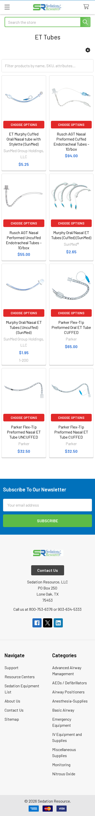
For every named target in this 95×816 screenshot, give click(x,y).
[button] (87, 50)
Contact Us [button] (47, 570)
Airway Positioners (68, 691)
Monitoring (61, 764)
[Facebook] (37, 622)
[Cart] (87, 7)
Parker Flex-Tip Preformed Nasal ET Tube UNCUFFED (24, 431)
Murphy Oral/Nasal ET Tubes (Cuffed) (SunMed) (71, 235)
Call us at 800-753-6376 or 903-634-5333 (47, 609)
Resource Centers (20, 676)
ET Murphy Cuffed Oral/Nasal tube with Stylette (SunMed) (24, 138)
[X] (47, 622)
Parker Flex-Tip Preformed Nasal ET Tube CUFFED (71, 431)
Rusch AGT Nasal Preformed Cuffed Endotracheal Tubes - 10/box (71, 141)
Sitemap (12, 719)
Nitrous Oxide (63, 773)
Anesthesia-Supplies (70, 700)
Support (11, 667)
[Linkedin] (58, 622)
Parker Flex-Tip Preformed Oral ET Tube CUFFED (71, 327)
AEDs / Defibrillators (69, 682)
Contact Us (14, 710)
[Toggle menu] (7, 7)
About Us (12, 700)
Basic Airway (63, 710)
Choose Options (24, 125)
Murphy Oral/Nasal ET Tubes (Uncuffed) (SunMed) (24, 327)
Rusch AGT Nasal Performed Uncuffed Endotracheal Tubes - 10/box (24, 240)
